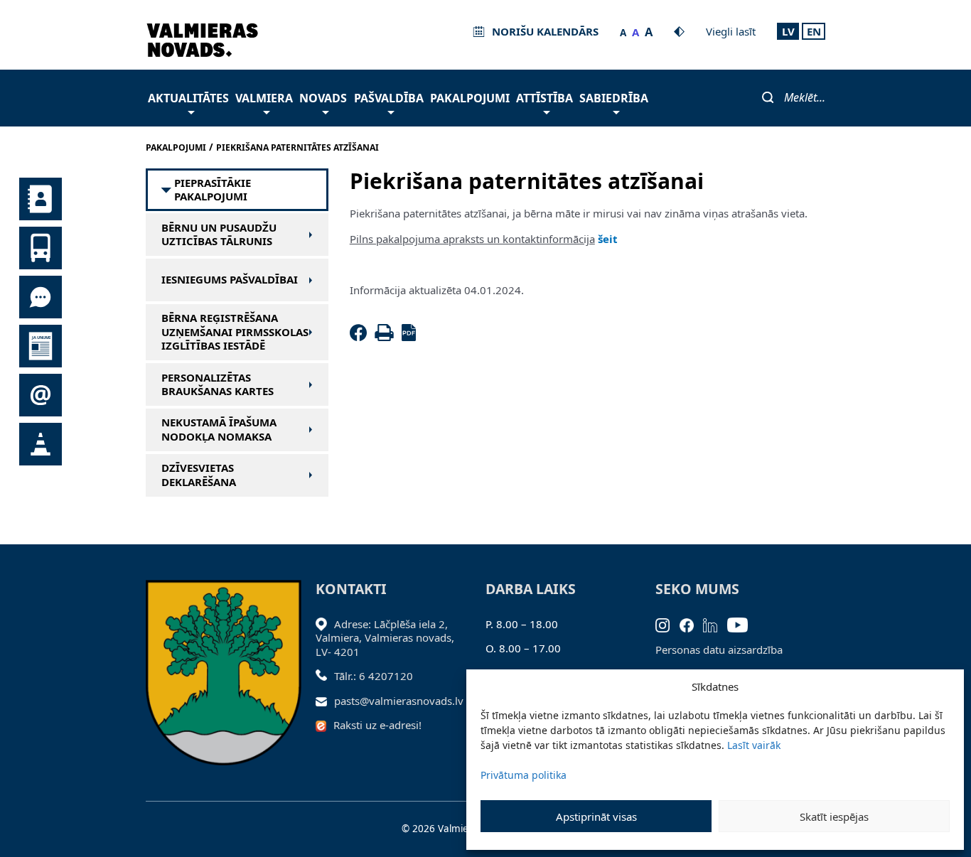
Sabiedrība (613, 98)
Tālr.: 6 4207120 (373, 676)
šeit (608, 239)
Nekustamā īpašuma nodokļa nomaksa (219, 429)
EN (814, 31)
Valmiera (264, 98)
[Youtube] (742, 624)
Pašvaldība (389, 98)
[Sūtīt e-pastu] (325, 701)
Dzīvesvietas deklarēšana (198, 475)
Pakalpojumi (470, 98)
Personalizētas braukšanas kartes (217, 385)
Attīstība (544, 98)
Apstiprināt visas (596, 816)
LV (788, 31)
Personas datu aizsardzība (719, 649)
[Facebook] (361, 337)
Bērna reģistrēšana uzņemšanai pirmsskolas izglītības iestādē (235, 331)
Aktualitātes (188, 98)
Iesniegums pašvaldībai (229, 279)
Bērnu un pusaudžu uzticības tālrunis (219, 235)
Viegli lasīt (731, 31)
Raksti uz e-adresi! (377, 725)
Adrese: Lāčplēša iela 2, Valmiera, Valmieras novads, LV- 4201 (385, 638)
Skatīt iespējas (834, 816)
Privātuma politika (524, 775)
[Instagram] (667, 624)
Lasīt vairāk (753, 745)
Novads (323, 98)
